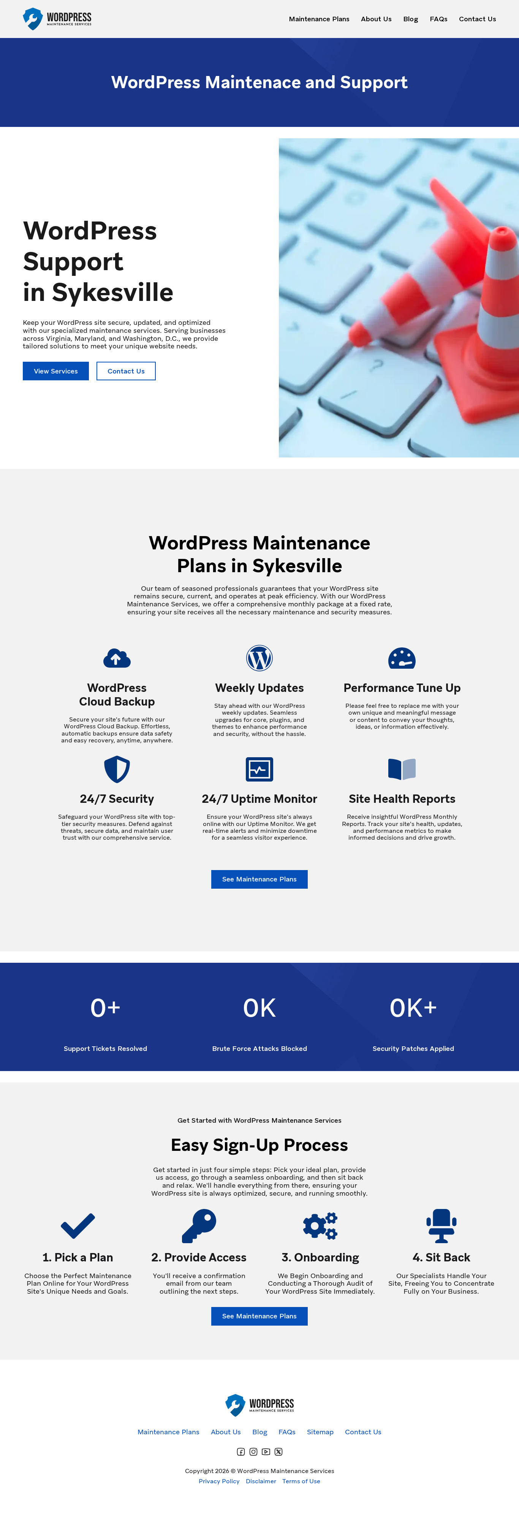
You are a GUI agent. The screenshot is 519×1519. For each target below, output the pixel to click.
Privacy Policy (219, 1481)
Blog (410, 19)
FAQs (439, 19)
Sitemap (320, 1432)
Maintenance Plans (319, 19)
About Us (376, 19)
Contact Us (477, 19)
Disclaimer (261, 1481)
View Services (56, 371)
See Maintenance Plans (259, 879)
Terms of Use (301, 1481)
